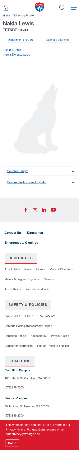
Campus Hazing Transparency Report (28, 326)
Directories (35, 232)
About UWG (12, 269)
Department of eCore (21, 39)
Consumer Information (19, 346)
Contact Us (13, 232)
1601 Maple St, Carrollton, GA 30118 (27, 378)
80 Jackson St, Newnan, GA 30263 (27, 406)
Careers (49, 279)
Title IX (29, 316)
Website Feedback (37, 289)
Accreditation (13, 289)
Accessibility (38, 336)
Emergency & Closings (21, 242)
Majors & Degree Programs (22, 279)
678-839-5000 (12, 50)
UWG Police (12, 316)
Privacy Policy (60, 336)
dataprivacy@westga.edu (23, 434)
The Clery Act (46, 316)
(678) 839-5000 (14, 387)
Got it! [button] (12, 443)
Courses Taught (17, 171)
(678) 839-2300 (14, 415)
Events (40, 269)
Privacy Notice (15, 429)
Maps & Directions (61, 269)
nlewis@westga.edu (16, 54)
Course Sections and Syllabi (26, 182)
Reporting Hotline (15, 336)
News (28, 269)
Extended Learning (57, 39)
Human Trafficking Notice (53, 346)
